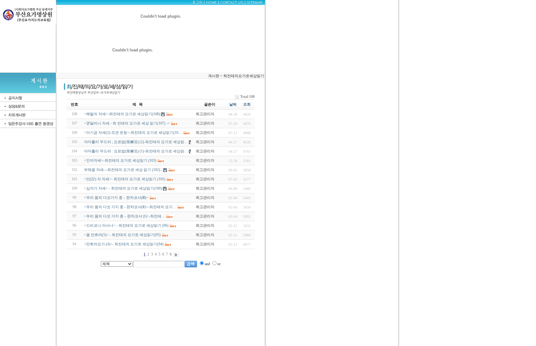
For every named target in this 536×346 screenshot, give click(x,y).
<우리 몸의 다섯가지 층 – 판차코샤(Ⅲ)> (116, 197)
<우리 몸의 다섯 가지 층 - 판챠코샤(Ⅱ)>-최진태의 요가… (130, 207)
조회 (247, 104)
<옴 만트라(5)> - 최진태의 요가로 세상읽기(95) (122, 235)
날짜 (233, 104)
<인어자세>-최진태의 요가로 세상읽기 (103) (120, 160)
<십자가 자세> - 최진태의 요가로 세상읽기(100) (123, 188)
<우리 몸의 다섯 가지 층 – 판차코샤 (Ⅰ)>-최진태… (124, 216)
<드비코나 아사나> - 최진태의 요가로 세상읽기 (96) (126, 225)
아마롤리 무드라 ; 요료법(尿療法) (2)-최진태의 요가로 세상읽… (136, 142)
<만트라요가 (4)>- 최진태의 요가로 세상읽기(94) (123, 244)
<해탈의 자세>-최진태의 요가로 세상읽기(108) (122, 114)
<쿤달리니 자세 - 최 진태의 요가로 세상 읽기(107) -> (127, 123)
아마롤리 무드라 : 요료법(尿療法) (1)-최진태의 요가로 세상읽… (136, 151)
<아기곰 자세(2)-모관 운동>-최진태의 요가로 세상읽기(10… (133, 132)
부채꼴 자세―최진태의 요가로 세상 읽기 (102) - (123, 170)
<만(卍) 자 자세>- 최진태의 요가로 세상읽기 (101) (124, 179)
